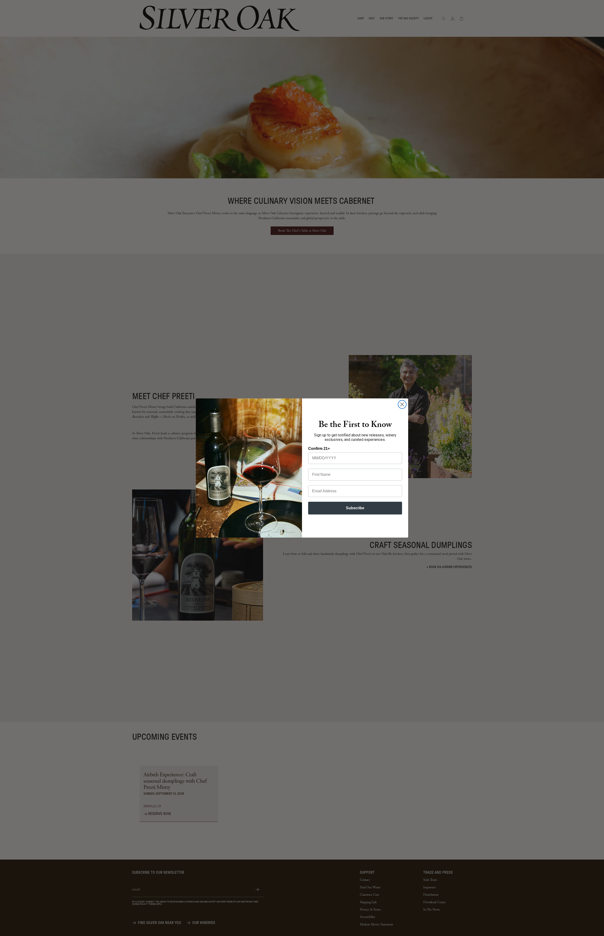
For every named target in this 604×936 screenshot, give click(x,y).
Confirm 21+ (319, 449)
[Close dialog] (402, 404)
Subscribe (355, 508)
